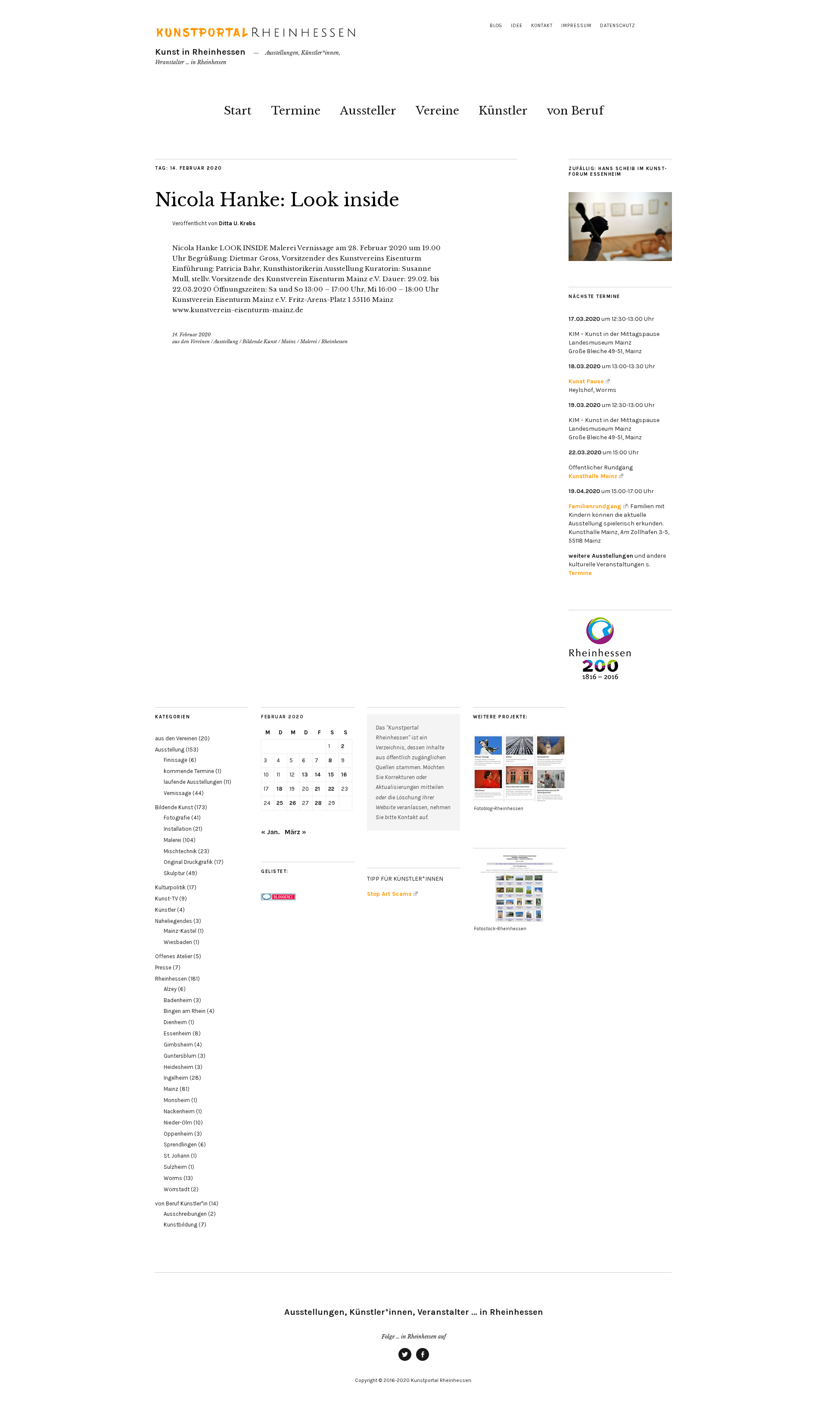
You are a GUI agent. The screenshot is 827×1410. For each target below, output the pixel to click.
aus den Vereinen (191, 342)
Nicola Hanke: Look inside (277, 200)
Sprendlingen (180, 1144)
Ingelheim (176, 1078)
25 (280, 803)
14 (317, 774)
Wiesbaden (178, 942)
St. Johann (177, 1155)
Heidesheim (178, 1067)
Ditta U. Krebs (237, 223)
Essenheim (177, 1033)
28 (318, 803)
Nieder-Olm (178, 1122)
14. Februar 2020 (191, 335)
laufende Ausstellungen (193, 782)
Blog (496, 25)
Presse (163, 967)
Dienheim (175, 1022)
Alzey (170, 989)
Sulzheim (175, 1167)
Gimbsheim (178, 1044)
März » (295, 832)
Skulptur (174, 873)
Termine (295, 111)
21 (317, 789)
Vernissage (177, 793)
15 (331, 774)
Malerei (308, 342)
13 (305, 774)
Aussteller (368, 111)
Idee (516, 25)
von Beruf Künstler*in (181, 1203)
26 (292, 803)
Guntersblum (180, 1056)
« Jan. (270, 832)
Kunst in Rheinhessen (200, 52)
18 (280, 789)
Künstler (503, 111)
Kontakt (542, 25)
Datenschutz (617, 25)
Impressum (576, 25)
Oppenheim (178, 1133)
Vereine (437, 111)
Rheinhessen (334, 342)
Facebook (422, 1360)
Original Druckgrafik (188, 862)
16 (344, 774)
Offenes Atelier (173, 956)
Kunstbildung (180, 1224)
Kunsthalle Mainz (593, 476)
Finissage (175, 760)
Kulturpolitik (170, 887)
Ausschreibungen (185, 1214)
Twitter (404, 1360)
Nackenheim (179, 1111)
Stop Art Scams (389, 894)
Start (238, 111)
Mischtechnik (180, 851)
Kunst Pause (586, 381)
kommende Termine (189, 771)
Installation (178, 829)
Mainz (288, 342)
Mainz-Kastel (180, 931)
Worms (173, 1178)
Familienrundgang (595, 506)
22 (331, 789)
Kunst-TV (166, 898)
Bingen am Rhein (184, 1011)
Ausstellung (226, 342)
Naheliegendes (173, 921)
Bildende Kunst (260, 342)
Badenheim (178, 1000)
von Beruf (575, 111)
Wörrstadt (177, 1189)
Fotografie (177, 817)
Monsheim (177, 1100)
